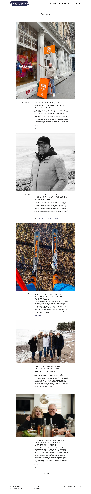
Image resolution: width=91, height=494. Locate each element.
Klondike (41, 218)
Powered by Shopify (76, 488)
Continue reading (38, 125)
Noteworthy (54, 3)
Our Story (65, 3)
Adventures (42, 128)
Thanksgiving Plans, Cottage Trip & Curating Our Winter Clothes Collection (50, 442)
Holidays (41, 467)
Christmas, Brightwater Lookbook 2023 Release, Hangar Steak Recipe (47, 368)
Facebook (38, 486)
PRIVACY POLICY (14, 490)
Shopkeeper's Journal (54, 128)
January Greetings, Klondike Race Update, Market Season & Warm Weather (50, 197)
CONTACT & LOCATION (15, 486)
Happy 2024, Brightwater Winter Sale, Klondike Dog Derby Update (48, 296)
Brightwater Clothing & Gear (74, 486)
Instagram (38, 488)
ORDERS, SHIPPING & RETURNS (17, 488)
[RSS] (49, 14)
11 (48, 473)
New (46, 467)
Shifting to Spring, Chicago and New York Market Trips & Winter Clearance (50, 105)
